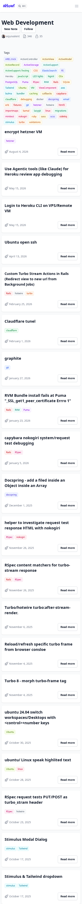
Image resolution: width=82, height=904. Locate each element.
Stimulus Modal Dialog (26, 839)
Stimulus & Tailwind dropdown (33, 876)
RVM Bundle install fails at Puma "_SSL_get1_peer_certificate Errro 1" (38, 398)
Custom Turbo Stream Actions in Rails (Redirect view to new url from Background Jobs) (37, 279)
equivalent (13, 36)
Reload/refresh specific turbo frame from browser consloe (38, 647)
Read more (67, 151)
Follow (28, 29)
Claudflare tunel (20, 321)
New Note (10, 29)
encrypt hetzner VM (23, 131)
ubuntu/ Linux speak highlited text (38, 759)
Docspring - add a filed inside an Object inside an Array (35, 483)
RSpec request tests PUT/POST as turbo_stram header (36, 799)
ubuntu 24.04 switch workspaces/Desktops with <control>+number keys (30, 717)
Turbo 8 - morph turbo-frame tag (35, 680)
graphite (13, 358)
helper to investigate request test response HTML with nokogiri (37, 525)
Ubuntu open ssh (21, 242)
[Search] (22, 6)
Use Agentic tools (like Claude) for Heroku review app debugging (37, 171)
